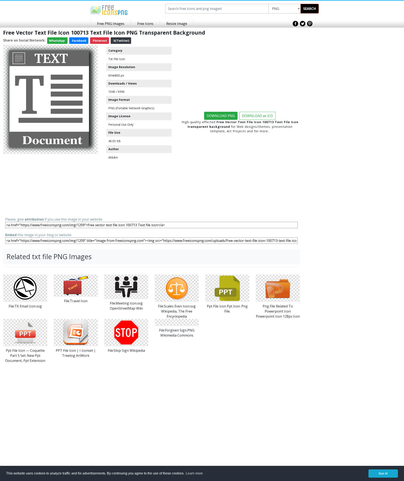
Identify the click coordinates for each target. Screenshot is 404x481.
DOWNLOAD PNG (221, 115)
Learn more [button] (194, 473)
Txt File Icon (116, 59)
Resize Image (176, 23)
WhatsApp (57, 41)
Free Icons (145, 23)
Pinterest (99, 41)
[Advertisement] (50, 185)
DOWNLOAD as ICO (257, 115)
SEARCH (309, 8)
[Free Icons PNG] (109, 9)
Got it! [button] (383, 473)
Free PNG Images (110, 23)
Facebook (78, 41)
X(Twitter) (121, 41)
